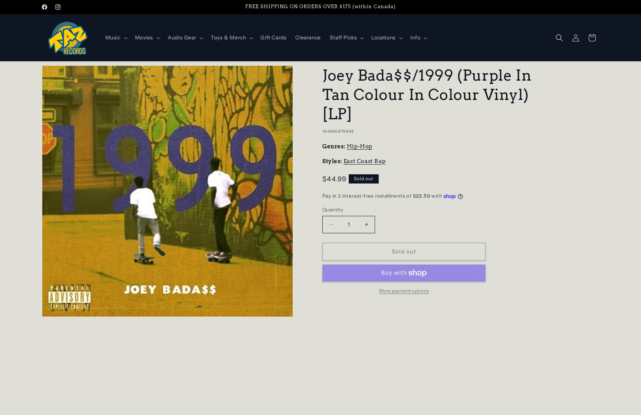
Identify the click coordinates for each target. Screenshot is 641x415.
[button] (116, 37)
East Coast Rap (364, 161)
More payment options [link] (404, 291)
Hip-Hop (359, 146)
